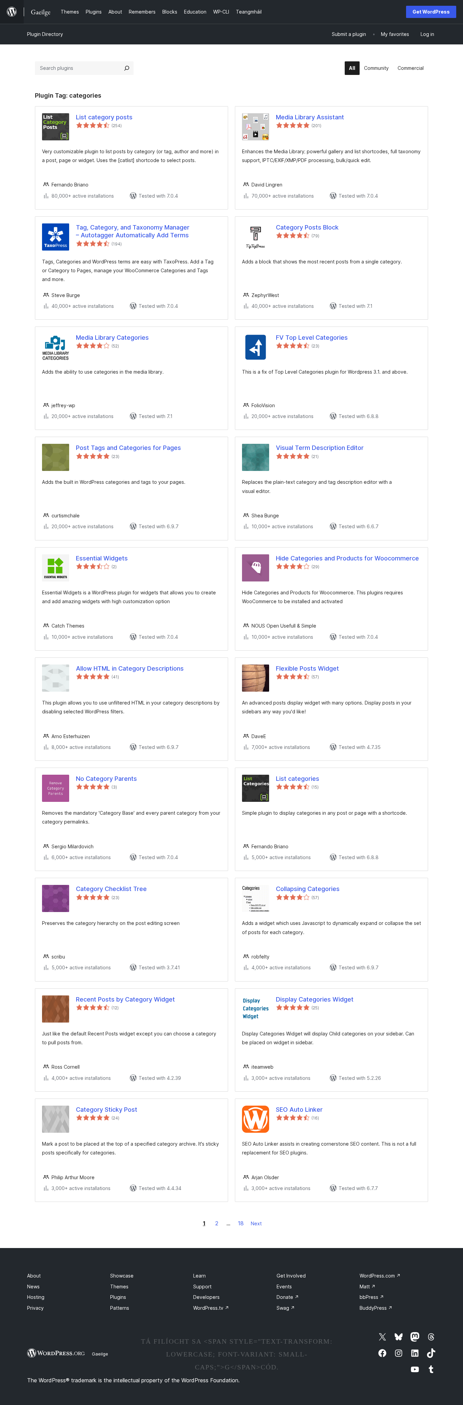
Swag (286, 1308)
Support (202, 1286)
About (34, 1276)
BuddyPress (376, 1308)
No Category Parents (106, 778)
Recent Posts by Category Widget (125, 999)
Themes (119, 1286)
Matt (368, 1286)
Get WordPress (431, 12)
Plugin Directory (45, 34)
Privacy (35, 1308)
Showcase (122, 1276)
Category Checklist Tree (111, 888)
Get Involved (291, 1276)
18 (241, 1223)
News (33, 1286)
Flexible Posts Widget (307, 668)
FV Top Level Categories (312, 337)
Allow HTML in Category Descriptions (130, 668)
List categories (297, 778)
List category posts (104, 117)
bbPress (372, 1297)
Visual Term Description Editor (320, 447)
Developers (206, 1297)
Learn (199, 1276)
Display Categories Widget (315, 999)
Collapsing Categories (308, 888)
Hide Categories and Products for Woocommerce (347, 558)
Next (256, 1223)
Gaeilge (100, 1354)
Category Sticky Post (106, 1109)
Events (284, 1286)
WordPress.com (380, 1276)
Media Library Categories (112, 337)
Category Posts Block (307, 227)
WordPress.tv (211, 1308)
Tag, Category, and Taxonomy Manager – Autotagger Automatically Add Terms (132, 231)
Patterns (119, 1308)
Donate (288, 1297)
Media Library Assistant (310, 117)
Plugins (118, 1297)
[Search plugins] (127, 68)
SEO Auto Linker (299, 1109)
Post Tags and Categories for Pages (128, 447)
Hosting (35, 1297)
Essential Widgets (102, 558)
